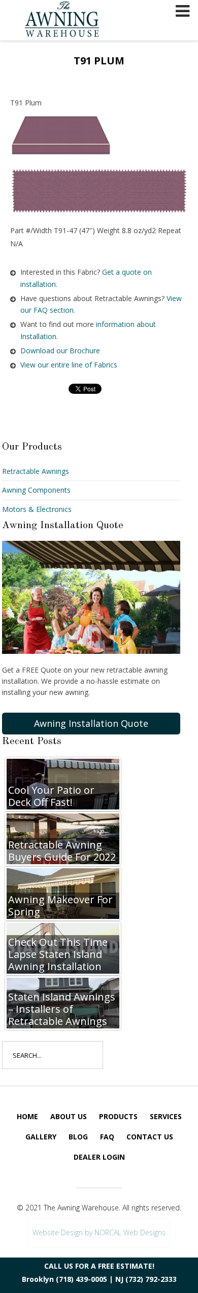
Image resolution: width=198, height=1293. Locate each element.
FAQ (107, 1136)
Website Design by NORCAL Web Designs (99, 1232)
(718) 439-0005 (81, 1279)
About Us (68, 1116)
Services (166, 1116)
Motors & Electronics (37, 509)
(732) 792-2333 (151, 1279)
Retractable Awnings (35, 471)
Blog (78, 1136)
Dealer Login (99, 1157)
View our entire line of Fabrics (68, 365)
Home (27, 1116)
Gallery (40, 1136)
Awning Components (36, 490)
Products (118, 1116)
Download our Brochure (60, 350)
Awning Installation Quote (91, 723)
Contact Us (149, 1136)
